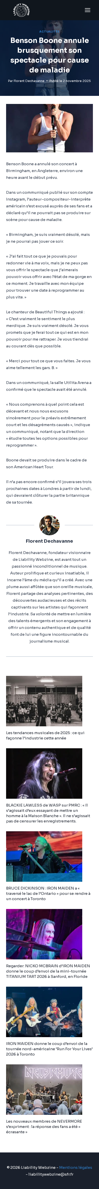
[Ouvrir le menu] (87, 10)
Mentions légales (75, 1167)
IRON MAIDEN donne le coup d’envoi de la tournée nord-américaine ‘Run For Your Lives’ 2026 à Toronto (49, 1049)
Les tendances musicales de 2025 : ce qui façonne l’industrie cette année (45, 735)
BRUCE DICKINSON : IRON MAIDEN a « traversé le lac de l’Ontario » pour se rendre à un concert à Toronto (48, 893)
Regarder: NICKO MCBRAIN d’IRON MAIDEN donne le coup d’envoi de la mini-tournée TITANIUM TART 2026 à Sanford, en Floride (48, 971)
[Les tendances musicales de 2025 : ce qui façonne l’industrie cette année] (49, 701)
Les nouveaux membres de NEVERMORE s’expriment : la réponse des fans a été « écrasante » (44, 1126)
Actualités (49, 31)
